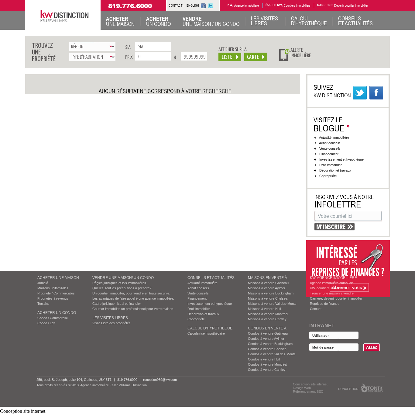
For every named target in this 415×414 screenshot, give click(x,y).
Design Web (302, 388)
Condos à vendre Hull (264, 359)
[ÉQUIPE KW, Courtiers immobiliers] (377, 5)
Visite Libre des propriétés (111, 323)
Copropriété (328, 176)
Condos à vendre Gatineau (268, 333)
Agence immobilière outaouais (332, 283)
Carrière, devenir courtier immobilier (336, 298)
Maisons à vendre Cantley (267, 319)
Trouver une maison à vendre (332, 293)
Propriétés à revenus (52, 298)
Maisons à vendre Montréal (268, 314)
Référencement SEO (308, 391)
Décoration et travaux (335, 170)
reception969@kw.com (160, 379)
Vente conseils (330, 148)
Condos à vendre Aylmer (266, 338)
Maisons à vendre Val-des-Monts (272, 303)
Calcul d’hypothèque (209, 328)
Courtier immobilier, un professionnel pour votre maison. (133, 309)
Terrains (43, 303)
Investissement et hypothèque (341, 159)
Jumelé (42, 283)
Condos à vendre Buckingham (270, 344)
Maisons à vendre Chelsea (267, 298)
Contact (315, 309)
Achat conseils (330, 143)
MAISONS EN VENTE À (267, 278)
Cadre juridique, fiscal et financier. (117, 303)
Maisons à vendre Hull (264, 309)
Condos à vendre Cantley (267, 369)
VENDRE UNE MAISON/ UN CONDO (123, 278)
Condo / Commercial (52, 318)
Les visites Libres (110, 318)
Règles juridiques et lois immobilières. (119, 283)
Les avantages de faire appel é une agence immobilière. (133, 298)
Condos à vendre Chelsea (267, 349)
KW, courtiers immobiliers (328, 288)
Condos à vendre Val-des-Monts (272, 354)
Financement (328, 154)
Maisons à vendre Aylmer (266, 288)
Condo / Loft (46, 323)
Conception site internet (310, 384)
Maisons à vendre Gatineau (268, 283)
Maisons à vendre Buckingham (270, 293)
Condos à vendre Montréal (267, 364)
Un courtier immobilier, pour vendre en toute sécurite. (131, 293)
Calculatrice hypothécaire (206, 333)
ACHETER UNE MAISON (58, 278)
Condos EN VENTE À (267, 328)
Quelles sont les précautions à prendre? (121, 288)
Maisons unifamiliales (52, 288)
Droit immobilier (330, 165)
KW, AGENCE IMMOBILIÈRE (333, 278)
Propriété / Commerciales (56, 293)
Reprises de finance (324, 303)
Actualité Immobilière (334, 137)
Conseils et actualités (211, 278)
